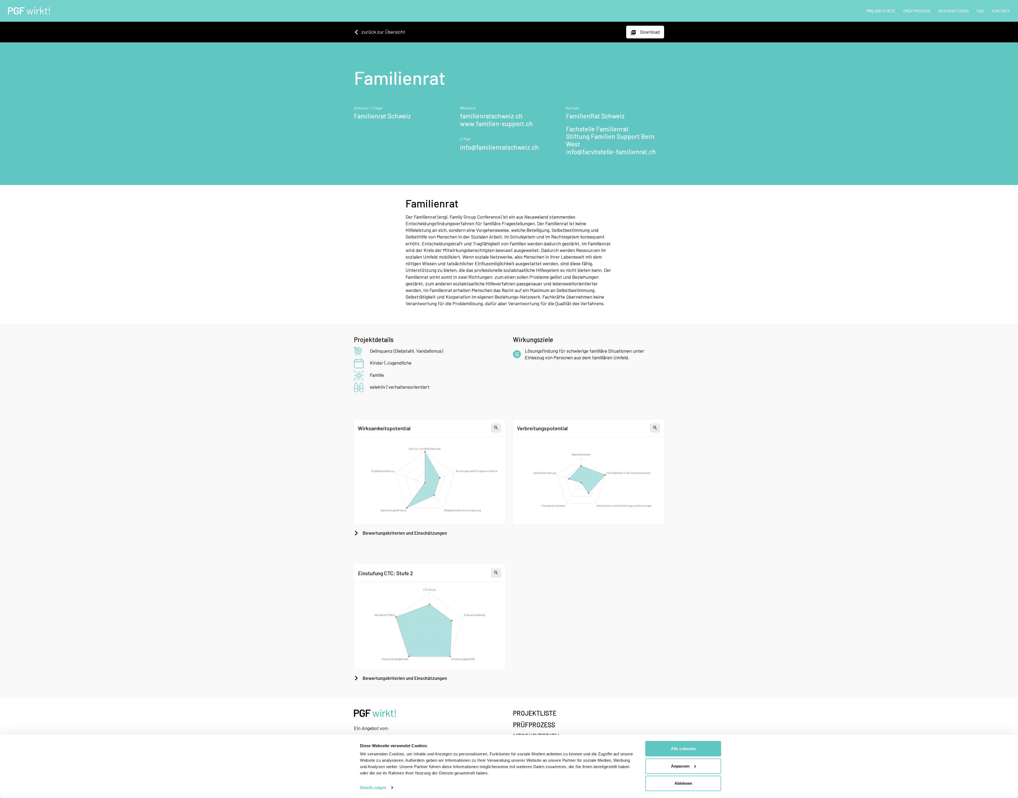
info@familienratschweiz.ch (499, 147)
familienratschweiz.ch (491, 116)
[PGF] (27, 11)
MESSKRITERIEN (953, 10)
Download (649, 32)
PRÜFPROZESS (917, 10)
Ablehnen (683, 783)
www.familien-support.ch (496, 123)
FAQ (980, 10)
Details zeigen (373, 787)
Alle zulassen (683, 748)
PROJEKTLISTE (880, 10)
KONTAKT (1001, 10)
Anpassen (680, 766)
